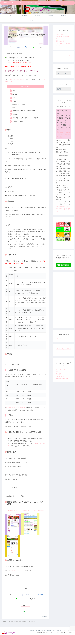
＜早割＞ (13, 107)
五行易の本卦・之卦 (62, 378)
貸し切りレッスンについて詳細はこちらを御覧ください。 (63, 134)
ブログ (53, 630)
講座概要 (15, 94)
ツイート (58, 338)
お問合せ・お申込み (18, 121)
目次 (25, 86)
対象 (14, 90)
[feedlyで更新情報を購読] (23, 611)
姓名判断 (58, 374)
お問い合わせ (60, 630)
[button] (40, 46)
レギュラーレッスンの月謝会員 (15, 407)
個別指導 (32, 630)
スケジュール (16, 97)
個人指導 (38, 630)
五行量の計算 (60, 376)
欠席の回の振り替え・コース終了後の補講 (24, 110)
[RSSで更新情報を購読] (27, 611)
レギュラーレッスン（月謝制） (16, 79)
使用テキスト (16, 114)
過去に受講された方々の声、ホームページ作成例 (25, 118)
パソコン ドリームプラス (63, 349)
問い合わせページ (17, 570)
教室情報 (49, 630)
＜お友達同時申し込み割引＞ (18, 104)
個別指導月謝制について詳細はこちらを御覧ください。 (63, 209)
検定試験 (43, 630)
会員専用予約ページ (69, 630)
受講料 (14, 101)
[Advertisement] (63, 301)
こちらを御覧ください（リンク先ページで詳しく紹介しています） (25, 510)
